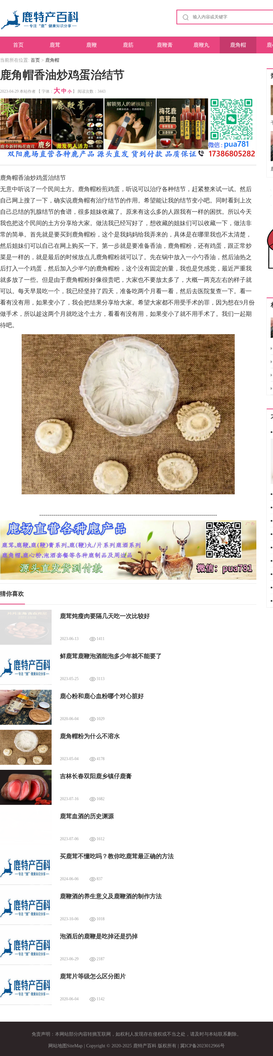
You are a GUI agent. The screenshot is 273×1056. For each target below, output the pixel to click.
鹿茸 (55, 45)
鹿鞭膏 (165, 45)
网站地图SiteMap (65, 1045)
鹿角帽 (238, 45)
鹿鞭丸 (201, 45)
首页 (18, 45)
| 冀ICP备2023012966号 (201, 1045)
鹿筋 (128, 45)
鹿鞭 (91, 45)
